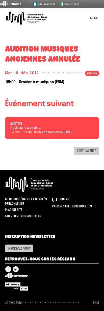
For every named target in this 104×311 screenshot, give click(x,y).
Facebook (8, 269)
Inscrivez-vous (19, 248)
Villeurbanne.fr (46, 3)
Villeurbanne (16, 277)
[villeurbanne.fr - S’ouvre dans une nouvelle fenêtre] (14, 4)
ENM (36, 184)
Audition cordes (25, 128)
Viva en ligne (72, 3)
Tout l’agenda (86, 151)
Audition (16, 123)
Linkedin (16, 269)
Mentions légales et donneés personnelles (26, 201)
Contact (65, 199)
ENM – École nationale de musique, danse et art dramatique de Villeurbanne (32, 18)
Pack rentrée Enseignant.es (72, 206)
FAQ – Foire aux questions (23, 216)
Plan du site (13, 210)
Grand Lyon (16, 286)
